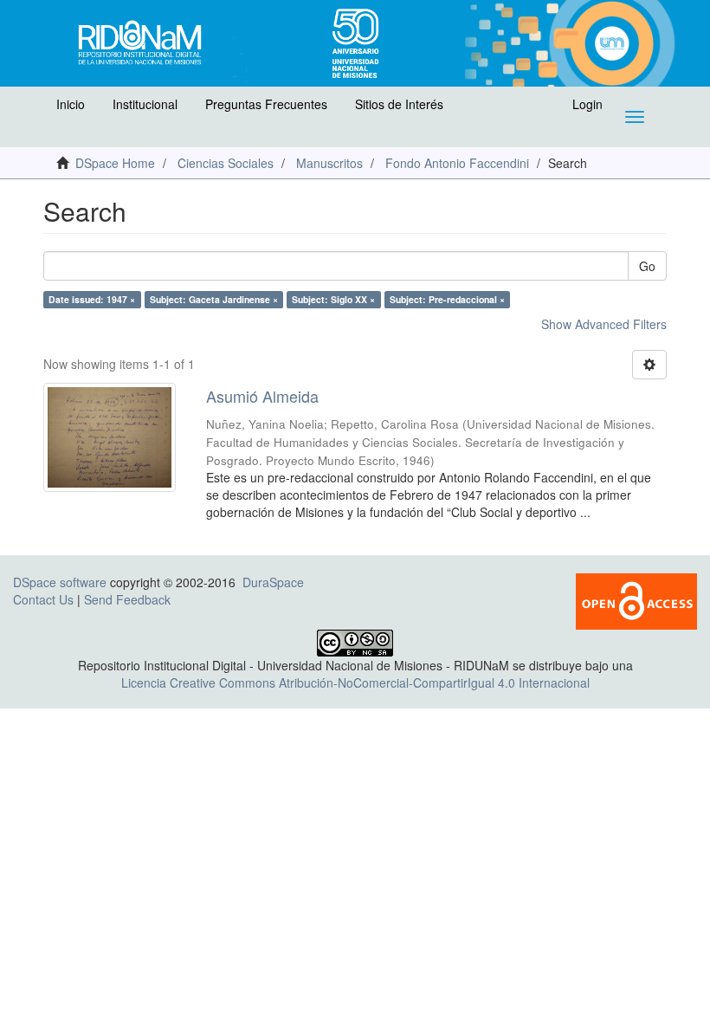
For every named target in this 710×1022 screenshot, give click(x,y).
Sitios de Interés (399, 104)
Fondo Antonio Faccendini (457, 162)
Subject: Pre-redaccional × (447, 299)
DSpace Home (115, 162)
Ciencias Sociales (226, 162)
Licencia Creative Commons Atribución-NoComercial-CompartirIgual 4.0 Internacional (355, 682)
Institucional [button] (145, 104)
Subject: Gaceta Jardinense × (214, 299)
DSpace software (59, 582)
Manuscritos (329, 162)
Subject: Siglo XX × (333, 299)
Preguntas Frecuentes (266, 104)
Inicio (70, 104)
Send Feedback (127, 599)
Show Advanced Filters (604, 324)
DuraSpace (273, 582)
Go (647, 266)
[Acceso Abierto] (636, 599)
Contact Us (43, 599)
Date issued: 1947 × (91, 299)
